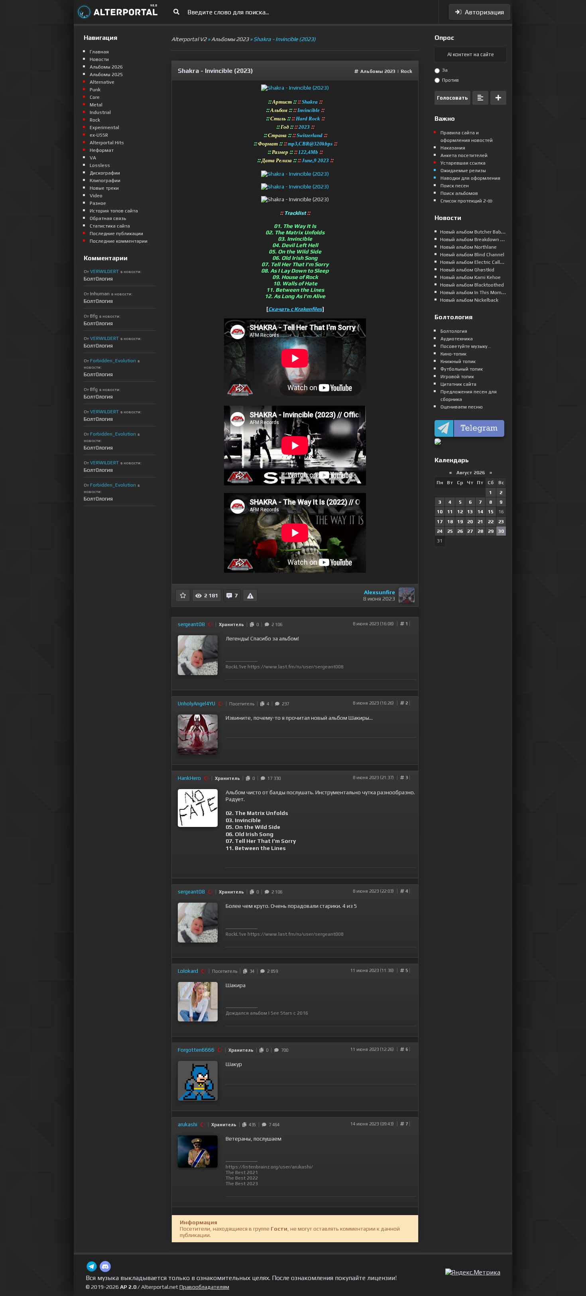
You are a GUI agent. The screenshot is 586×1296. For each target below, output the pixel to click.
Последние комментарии (118, 241)
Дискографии (105, 173)
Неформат (102, 150)
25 (450, 531)
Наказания (452, 148)
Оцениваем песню (461, 407)
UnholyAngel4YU (196, 704)
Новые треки (104, 188)
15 (491, 511)
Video (96, 195)
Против (450, 80)
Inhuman (100, 294)
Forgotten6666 (196, 1050)
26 (460, 531)
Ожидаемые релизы (463, 170)
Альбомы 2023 (377, 71)
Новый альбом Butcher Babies (474, 232)
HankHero (189, 778)
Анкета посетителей (464, 155)
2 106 (275, 624)
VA (93, 158)
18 (450, 521)
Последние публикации (116, 233)
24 (439, 531)
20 (470, 521)
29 (491, 531)
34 (250, 971)
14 (480, 511)
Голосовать (452, 98)
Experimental (104, 127)
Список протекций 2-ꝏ (466, 201)
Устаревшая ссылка (463, 163)
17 (439, 521)
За (444, 70)
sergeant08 (191, 624)
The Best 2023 (242, 1183)
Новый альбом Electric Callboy (474, 262)
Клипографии (105, 180)
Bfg (94, 316)
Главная (99, 52)
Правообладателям (204, 1287)
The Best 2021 (242, 1172)
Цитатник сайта (458, 384)
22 (491, 521)
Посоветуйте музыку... (465, 346)
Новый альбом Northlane (468, 247)
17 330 (273, 778)
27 (470, 531)
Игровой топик (457, 376)
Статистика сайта (110, 226)
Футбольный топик (461, 369)
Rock (406, 71)
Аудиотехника (456, 339)
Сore (95, 97)
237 (284, 703)
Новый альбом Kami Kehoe (470, 277)
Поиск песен (454, 186)
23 (501, 521)
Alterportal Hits (107, 142)
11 (450, 511)
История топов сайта (114, 211)
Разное (98, 203)
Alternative (102, 82)
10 (439, 511)
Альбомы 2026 (106, 67)
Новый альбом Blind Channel (472, 254)
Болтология (453, 331)
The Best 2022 (242, 1178)
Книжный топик (458, 361)
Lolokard (188, 971)
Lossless (100, 165)
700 (283, 1050)
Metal (96, 105)
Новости (99, 59)
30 (501, 531)
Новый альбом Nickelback (469, 300)
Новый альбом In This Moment (474, 292)
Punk (95, 89)
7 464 (272, 1124)
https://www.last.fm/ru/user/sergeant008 (296, 667)
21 (480, 521)
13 (470, 511)
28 (480, 531)
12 (460, 511)
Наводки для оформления (470, 178)
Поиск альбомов (459, 193)
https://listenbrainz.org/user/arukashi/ (269, 1167)
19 (460, 521)
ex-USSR (99, 135)
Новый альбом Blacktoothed (472, 285)
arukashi (187, 1124)
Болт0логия (98, 278)
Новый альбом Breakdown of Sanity (480, 239)
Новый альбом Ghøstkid (467, 270)
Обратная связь (108, 218)
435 (251, 1124)
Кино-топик (453, 354)
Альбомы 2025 (106, 74)
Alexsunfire (379, 592)
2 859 (271, 971)
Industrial (100, 112)
